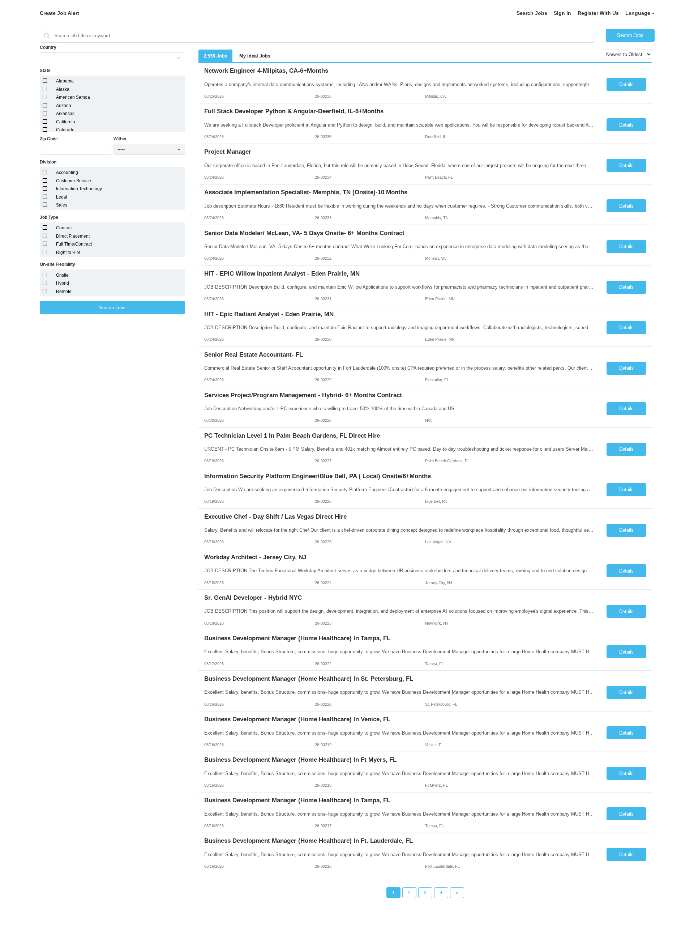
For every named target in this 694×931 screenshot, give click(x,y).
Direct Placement (73, 236)
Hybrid (62, 283)
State (45, 70)
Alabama (65, 81)
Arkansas (65, 113)
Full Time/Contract (74, 244)
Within (119, 138)
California (65, 121)
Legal (61, 197)
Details (626, 84)
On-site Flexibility (57, 264)
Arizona (63, 105)
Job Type (49, 217)
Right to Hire (68, 252)
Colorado (65, 129)
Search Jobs (532, 13)
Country (48, 47)
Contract (64, 227)
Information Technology (79, 188)
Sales (61, 205)
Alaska (62, 89)
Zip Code (49, 138)
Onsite (62, 275)
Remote (64, 291)
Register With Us (598, 13)
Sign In (562, 13)
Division (48, 162)
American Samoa (73, 97)
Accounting (67, 172)
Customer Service (73, 180)
